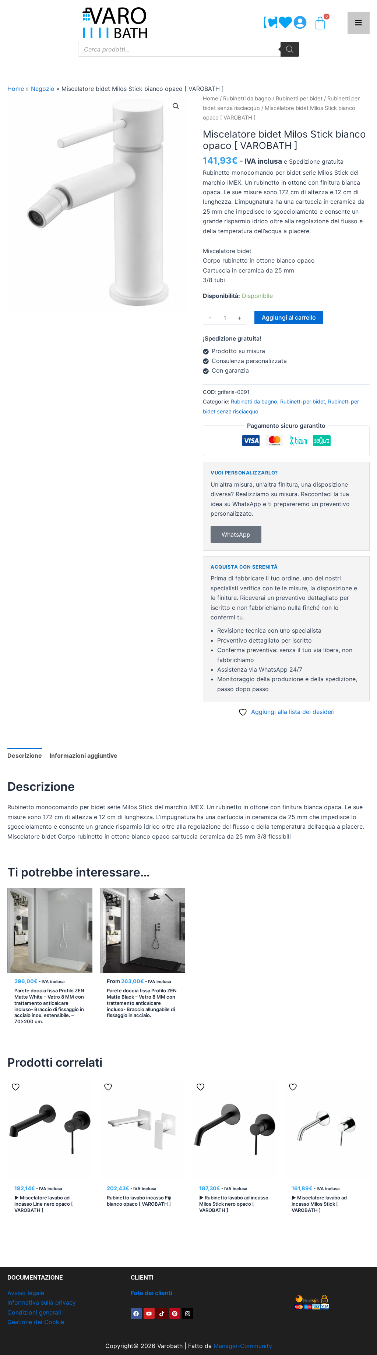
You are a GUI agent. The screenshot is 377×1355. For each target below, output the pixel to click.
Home (15, 88)
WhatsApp (236, 534)
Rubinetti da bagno (247, 98)
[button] (176, 106)
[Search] (290, 49)
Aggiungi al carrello (289, 317)
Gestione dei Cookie (35, 1322)
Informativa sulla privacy (41, 1302)
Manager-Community (243, 1345)
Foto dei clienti (151, 1293)
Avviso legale (25, 1293)
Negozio (42, 88)
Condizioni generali (34, 1312)
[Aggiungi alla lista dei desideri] (108, 896)
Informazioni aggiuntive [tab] (83, 755)
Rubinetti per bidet (299, 98)
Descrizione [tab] (24, 755)
